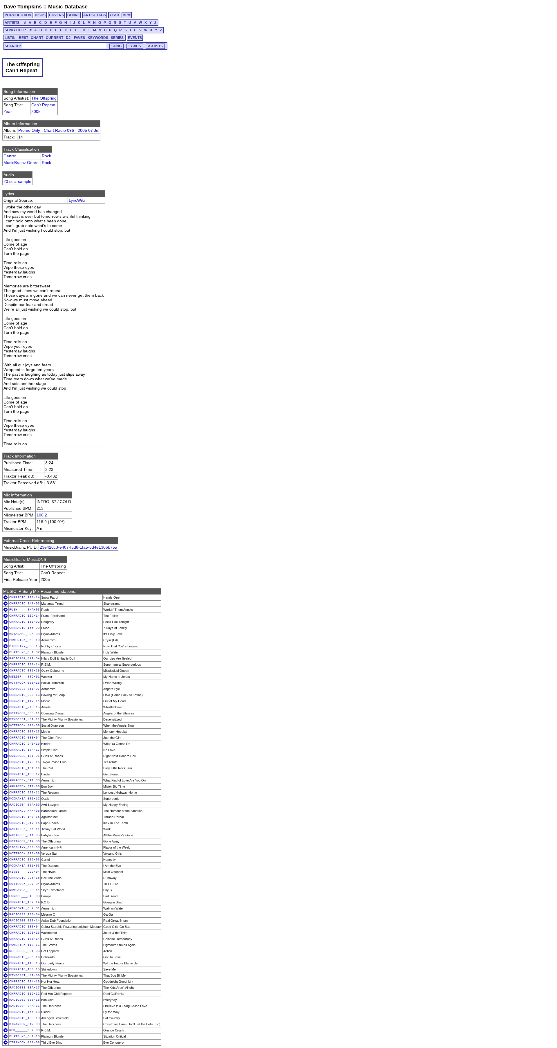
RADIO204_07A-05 (24, 804)
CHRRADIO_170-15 (24, 762)
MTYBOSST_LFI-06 (24, 975)
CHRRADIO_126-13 (24, 932)
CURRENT (54, 38)
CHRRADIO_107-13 (24, 731)
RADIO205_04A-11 (24, 829)
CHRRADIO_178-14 (24, 939)
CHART (37, 38)
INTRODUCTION (18, 15)
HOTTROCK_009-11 (24, 713)
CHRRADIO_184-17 (24, 750)
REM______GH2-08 (24, 1030)
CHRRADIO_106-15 (24, 969)
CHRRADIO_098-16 (24, 695)
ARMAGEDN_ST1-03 (24, 780)
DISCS (40, 15)
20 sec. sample (17, 181)
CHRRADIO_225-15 (24, 878)
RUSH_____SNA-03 (24, 609)
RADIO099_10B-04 (24, 914)
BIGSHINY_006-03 (24, 847)
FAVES (79, 38)
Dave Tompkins (22, 7)
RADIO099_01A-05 (24, 835)
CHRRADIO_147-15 (24, 817)
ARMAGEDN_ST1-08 (24, 786)
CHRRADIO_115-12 (24, 993)
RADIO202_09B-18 (24, 1000)
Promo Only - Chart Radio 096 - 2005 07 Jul (58, 130)
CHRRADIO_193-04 (24, 926)
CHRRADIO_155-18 (24, 1012)
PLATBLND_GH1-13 (24, 1036)
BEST (23, 38)
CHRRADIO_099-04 (24, 737)
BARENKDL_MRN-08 (24, 811)
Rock (46, 156)
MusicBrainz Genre (21, 162)
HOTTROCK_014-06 (24, 841)
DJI (68, 38)
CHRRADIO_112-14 (24, 615)
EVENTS (135, 38)
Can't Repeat (43, 104)
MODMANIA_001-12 (24, 798)
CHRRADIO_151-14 (24, 768)
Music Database (68, 7)
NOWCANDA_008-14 (24, 890)
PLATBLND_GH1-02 (24, 652)
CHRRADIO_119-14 (24, 597)
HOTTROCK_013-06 (24, 725)
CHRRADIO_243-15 (24, 707)
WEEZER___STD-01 (24, 676)
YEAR (114, 15)
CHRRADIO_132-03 (24, 859)
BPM (127, 15)
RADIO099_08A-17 (24, 987)
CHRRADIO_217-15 (24, 823)
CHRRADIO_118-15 (24, 963)
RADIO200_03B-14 (24, 920)
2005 (36, 111)
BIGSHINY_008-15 (24, 646)
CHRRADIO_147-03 (24, 603)
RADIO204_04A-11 (24, 1006)
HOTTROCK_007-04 (24, 884)
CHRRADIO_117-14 (24, 701)
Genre (9, 156)
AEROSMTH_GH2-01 (24, 908)
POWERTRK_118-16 (24, 945)
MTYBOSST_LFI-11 (24, 719)
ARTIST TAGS (94, 15)
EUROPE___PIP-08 (24, 896)
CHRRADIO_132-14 (24, 902)
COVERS (56, 15)
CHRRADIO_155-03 (24, 628)
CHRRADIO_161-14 (24, 664)
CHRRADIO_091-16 (24, 670)
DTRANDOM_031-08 (24, 1042)
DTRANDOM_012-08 (24, 1024)
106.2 (42, 515)
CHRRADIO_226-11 (24, 792)
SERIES (117, 38)
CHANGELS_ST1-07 (24, 689)
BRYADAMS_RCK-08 (24, 634)
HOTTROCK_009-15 (24, 683)
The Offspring (44, 98)
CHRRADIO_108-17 (24, 774)
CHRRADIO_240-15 (24, 744)
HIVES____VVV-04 (24, 872)
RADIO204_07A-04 (24, 658)
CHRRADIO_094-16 (24, 981)
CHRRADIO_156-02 (24, 622)
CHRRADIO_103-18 (24, 1018)
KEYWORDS (98, 38)
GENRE (73, 15)
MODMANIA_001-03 (24, 865)
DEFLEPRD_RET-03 (24, 951)
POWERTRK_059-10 (24, 640)
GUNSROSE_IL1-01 (24, 756)
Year (7, 111)
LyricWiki (77, 200)
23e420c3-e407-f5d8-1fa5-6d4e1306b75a (78, 547)
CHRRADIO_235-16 (24, 957)
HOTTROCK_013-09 (24, 853)
